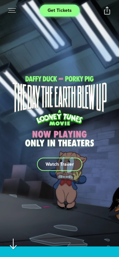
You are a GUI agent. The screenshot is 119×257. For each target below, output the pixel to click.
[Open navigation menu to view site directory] (12, 10)
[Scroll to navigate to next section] (13, 243)
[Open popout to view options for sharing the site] (107, 10)
